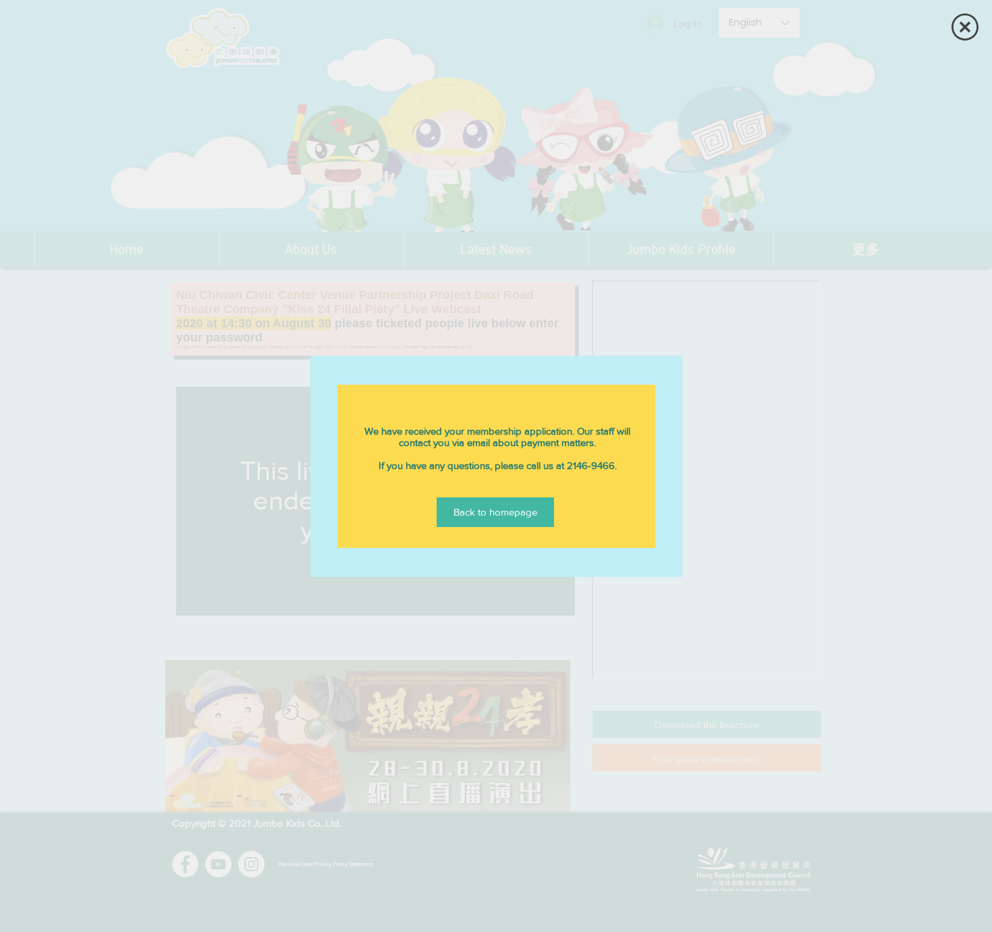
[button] (965, 26)
